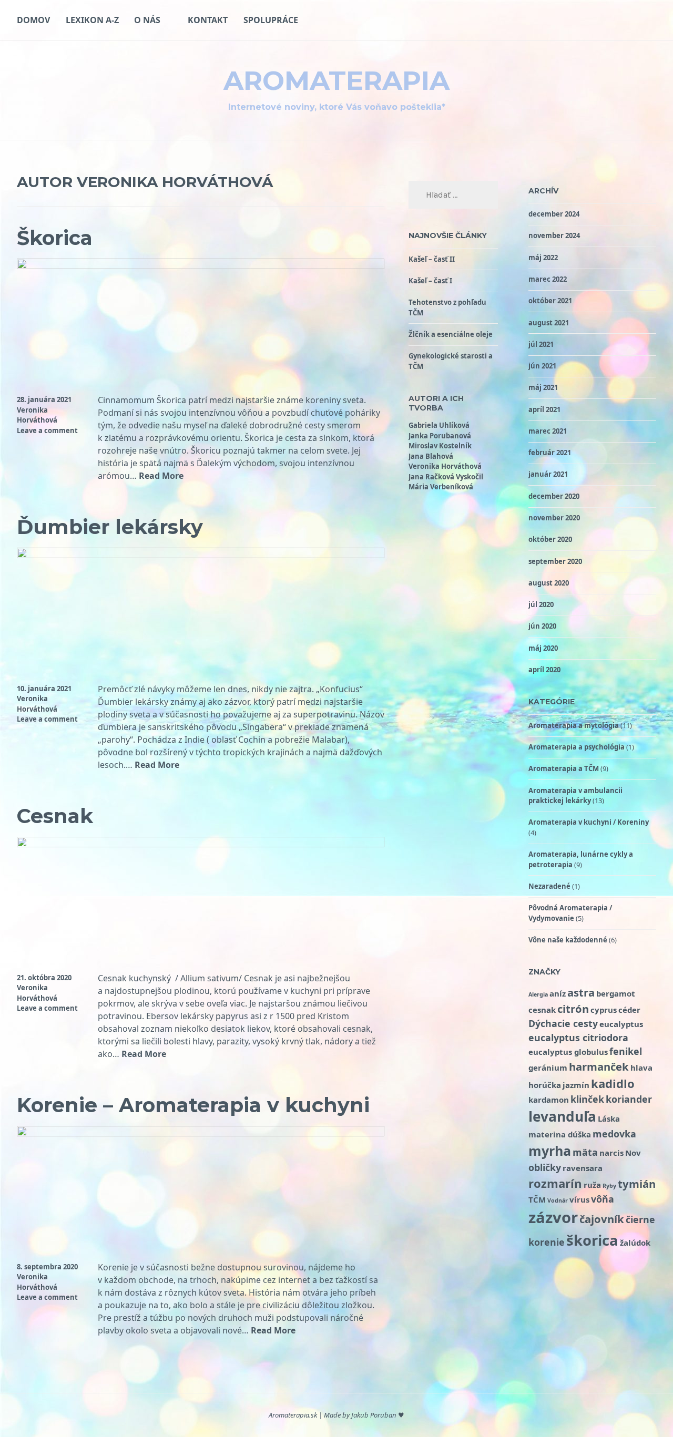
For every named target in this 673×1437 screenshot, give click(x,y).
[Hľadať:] (453, 195)
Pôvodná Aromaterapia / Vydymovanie (570, 913)
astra (581, 992)
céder (629, 1009)
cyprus (603, 1009)
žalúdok (635, 1242)
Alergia (538, 994)
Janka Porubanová (440, 435)
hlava (641, 1067)
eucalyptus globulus (568, 1051)
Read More (161, 476)
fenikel (625, 1051)
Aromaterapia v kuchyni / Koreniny (588, 822)
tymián (637, 1183)
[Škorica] (200, 266)
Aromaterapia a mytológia (573, 725)
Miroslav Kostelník (440, 445)
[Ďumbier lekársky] (200, 555)
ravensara (583, 1168)
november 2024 (554, 235)
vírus (579, 1199)
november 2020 (554, 517)
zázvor (553, 1217)
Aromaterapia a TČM (563, 768)
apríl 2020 (544, 669)
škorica (592, 1240)
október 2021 (550, 300)
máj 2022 (543, 257)
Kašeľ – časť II (432, 259)
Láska (609, 1118)
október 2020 (550, 539)
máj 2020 (543, 648)
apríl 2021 (544, 409)
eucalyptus (621, 1024)
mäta (585, 1152)
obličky (544, 1167)
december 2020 (553, 496)
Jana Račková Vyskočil (446, 476)
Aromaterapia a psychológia (576, 747)
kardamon (548, 1099)
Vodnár (557, 1200)
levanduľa (562, 1116)
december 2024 (553, 214)
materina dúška (559, 1134)
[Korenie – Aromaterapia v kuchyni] (200, 1133)
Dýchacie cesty (563, 1023)
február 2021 (549, 452)
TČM (537, 1199)
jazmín (576, 1085)
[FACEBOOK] (652, 19)
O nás (147, 20)
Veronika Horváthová (37, 415)
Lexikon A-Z (92, 20)
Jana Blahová (431, 456)
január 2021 (548, 474)
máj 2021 (543, 387)
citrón (573, 1008)
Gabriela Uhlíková (439, 425)
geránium (547, 1067)
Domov (33, 20)
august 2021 (548, 322)
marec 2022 (547, 279)
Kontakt (208, 20)
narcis (611, 1152)
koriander (629, 1099)
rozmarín (555, 1183)
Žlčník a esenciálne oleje (451, 334)
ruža (592, 1184)
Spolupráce (270, 20)
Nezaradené (549, 886)
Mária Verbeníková (441, 486)
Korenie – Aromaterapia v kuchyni (193, 1105)
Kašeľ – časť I (430, 280)
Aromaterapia (336, 81)
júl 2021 (541, 344)
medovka (614, 1133)
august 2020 (548, 583)
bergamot (615, 993)
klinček (587, 1099)
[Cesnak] (200, 844)
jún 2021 (542, 366)
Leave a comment (47, 430)
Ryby (609, 1185)
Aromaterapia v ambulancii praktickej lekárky (575, 796)
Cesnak (55, 816)
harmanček (599, 1066)
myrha (549, 1150)
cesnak (542, 1009)
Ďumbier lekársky (110, 527)
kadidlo (613, 1083)
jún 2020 (542, 626)
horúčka (544, 1085)
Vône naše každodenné (567, 940)
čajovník (601, 1219)
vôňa (602, 1199)
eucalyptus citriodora (578, 1037)
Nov (633, 1152)
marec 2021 (547, 431)
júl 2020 (541, 604)
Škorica (55, 237)
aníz (557, 993)
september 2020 (555, 561)
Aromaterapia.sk (293, 1415)
